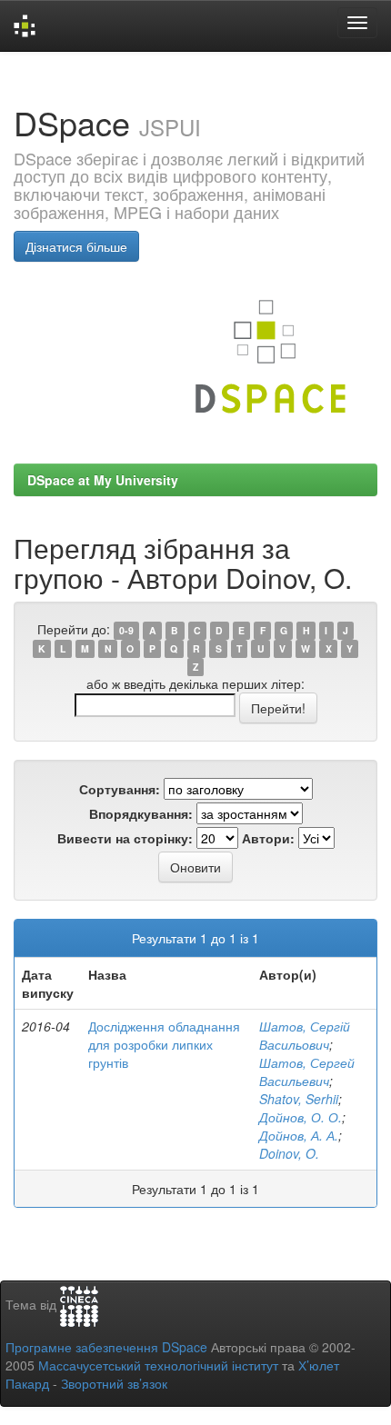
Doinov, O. (289, 1153)
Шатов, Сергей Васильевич (307, 1071)
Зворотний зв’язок (114, 1383)
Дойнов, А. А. (298, 1135)
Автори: (268, 838)
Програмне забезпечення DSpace (106, 1347)
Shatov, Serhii (298, 1099)
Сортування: (119, 789)
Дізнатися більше (76, 246)
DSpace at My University (102, 480)
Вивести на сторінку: (125, 838)
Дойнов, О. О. (300, 1117)
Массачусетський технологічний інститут (158, 1365)
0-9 (126, 630)
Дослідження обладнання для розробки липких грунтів (164, 1044)
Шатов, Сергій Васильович (304, 1035)
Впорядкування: (141, 813)
